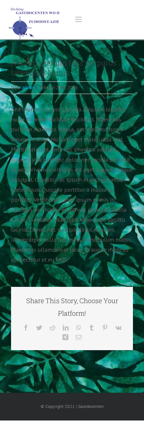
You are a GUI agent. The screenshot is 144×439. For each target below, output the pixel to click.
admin (28, 87)
